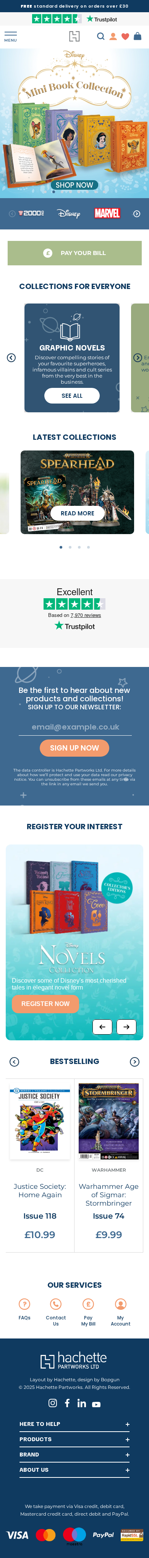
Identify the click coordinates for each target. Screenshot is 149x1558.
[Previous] (102, 1027)
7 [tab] (95, 192)
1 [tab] (45, 192)
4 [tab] (70, 192)
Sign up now (74, 748)
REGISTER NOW (45, 1004)
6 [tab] (87, 192)
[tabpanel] (74, 123)
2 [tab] (53, 192)
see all (72, 396)
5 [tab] (79, 192)
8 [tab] (104, 192)
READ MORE (77, 513)
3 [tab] (62, 192)
